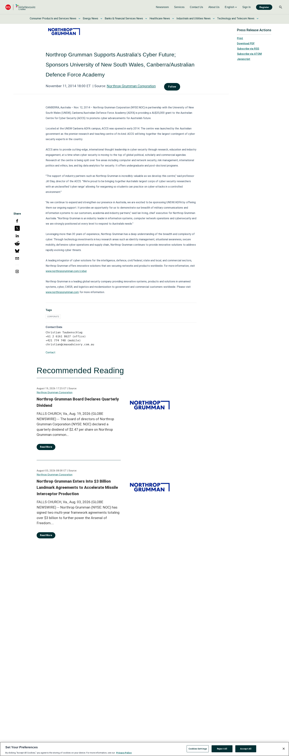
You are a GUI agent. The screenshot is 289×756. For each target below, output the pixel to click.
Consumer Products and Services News (53, 18)
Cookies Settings (197, 748)
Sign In (246, 7)
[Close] (283, 748)
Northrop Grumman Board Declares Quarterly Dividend (78, 402)
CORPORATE (53, 316)
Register (264, 7)
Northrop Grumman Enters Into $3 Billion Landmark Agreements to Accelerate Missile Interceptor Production (77, 487)
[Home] (20, 7)
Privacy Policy (124, 752)
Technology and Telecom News (235, 18)
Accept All (245, 748)
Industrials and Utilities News (193, 18)
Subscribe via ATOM (249, 53)
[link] (162, 7)
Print (240, 38)
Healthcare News (160, 18)
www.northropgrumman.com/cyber (66, 271)
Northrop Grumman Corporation (131, 86)
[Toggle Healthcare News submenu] (173, 18)
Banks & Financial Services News (124, 18)
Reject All (222, 748)
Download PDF (246, 43)
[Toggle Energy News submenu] (101, 18)
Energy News (90, 18)
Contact (50, 352)
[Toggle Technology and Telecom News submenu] (257, 18)
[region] (144, 749)
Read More (46, 447)
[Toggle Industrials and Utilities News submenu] (213, 18)
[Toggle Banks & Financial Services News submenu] (146, 18)
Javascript (243, 59)
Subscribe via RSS (248, 48)
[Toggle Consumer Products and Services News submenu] (79, 18)
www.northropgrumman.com (62, 292)
